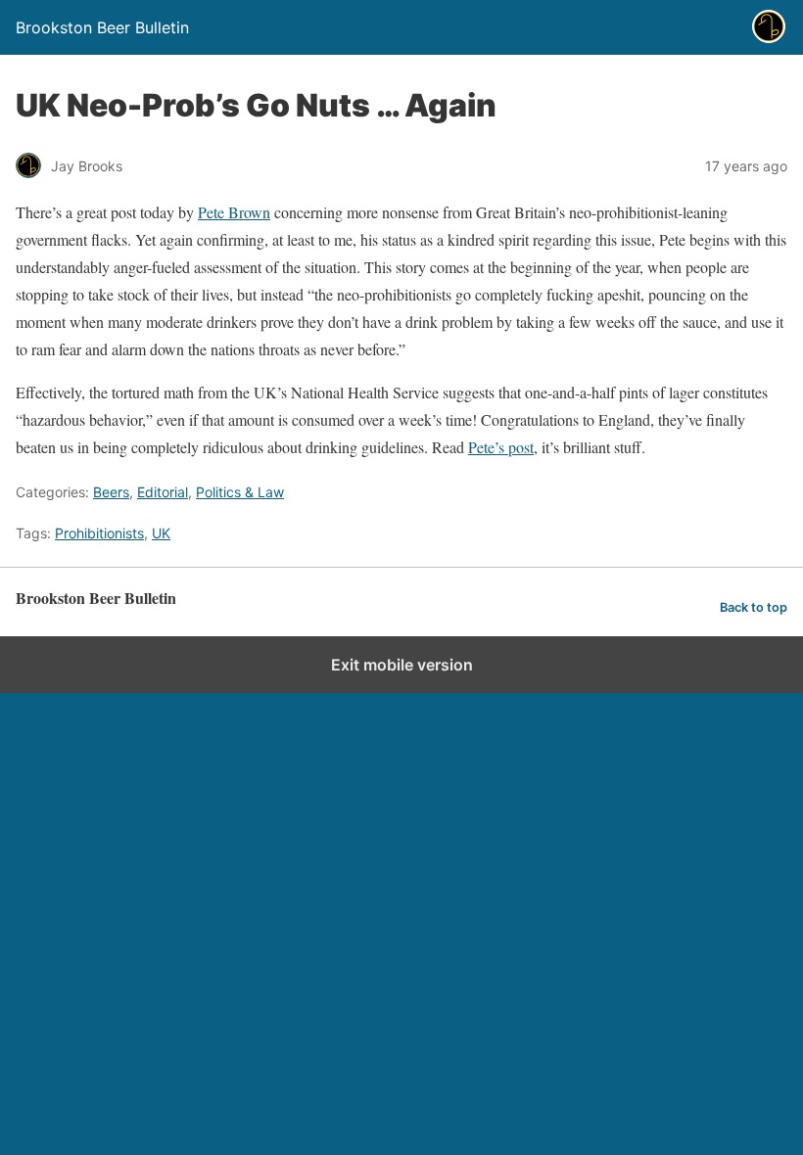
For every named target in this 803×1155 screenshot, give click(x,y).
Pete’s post (501, 447)
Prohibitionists (99, 533)
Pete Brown (234, 212)
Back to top (753, 607)
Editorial (162, 492)
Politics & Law (240, 492)
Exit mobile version (402, 664)
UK (161, 533)
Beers (111, 492)
